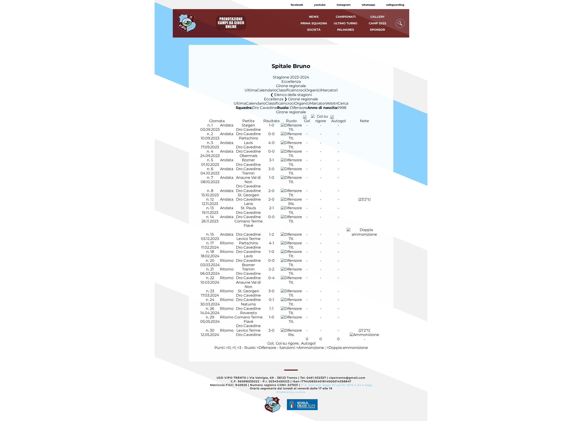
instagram (344, 4)
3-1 (271, 160)
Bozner (248, 160)
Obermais (248, 156)
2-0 (271, 191)
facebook (297, 4)
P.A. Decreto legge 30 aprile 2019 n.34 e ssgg (336, 385)
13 (212, 208)
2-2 (271, 269)
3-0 (271, 169)
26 (212, 308)
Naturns (248, 304)
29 (212, 317)
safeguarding (395, 4)
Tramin (248, 173)
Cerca (343, 103)
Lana (248, 204)
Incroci (299, 90)
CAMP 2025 (377, 23)
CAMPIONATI (346, 16)
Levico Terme (248, 239)
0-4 (271, 278)
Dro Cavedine (264, 108)
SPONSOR (377, 29)
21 (212, 269)
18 (212, 252)
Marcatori (329, 90)
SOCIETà (314, 29)
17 (212, 243)
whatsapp (368, 4)
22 (212, 278)
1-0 (271, 125)
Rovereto (248, 313)
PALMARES (345, 29)
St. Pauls (248, 208)
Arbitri (332, 103)
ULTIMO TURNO (345, 23)
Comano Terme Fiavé (248, 223)
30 (212, 330)
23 (212, 291)
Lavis (248, 143)
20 (212, 260)
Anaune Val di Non (248, 179)
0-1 (271, 299)
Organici (313, 90)
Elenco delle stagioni (293, 95)
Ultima (251, 90)
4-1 (271, 243)
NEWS (314, 16)
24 (212, 299)
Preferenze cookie (291, 392)
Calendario (266, 90)
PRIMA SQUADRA (314, 23)
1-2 (271, 234)
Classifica (284, 90)
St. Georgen (248, 195)
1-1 (271, 308)
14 (212, 217)
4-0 (271, 143)
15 (212, 234)
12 (212, 199)
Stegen (248, 125)
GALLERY (377, 16)
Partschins (248, 138)
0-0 (271, 134)
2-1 (271, 208)
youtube (320, 4)
